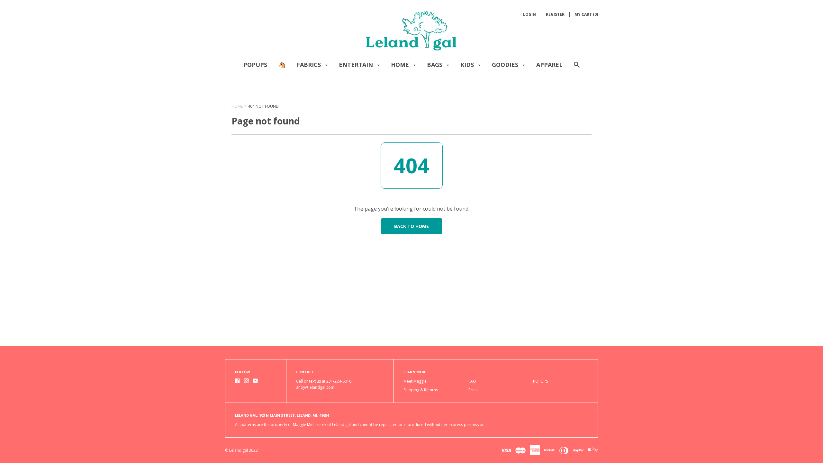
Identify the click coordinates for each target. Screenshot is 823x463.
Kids (467, 64)
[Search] (577, 67)
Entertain (357, 64)
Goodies (506, 64)
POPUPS (255, 64)
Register (555, 14)
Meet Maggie (415, 381)
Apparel (549, 64)
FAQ (472, 381)
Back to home (411, 226)
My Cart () (586, 14)
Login (529, 14)
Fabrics (309, 64)
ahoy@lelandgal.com (315, 387)
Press (473, 390)
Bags (435, 64)
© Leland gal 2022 (241, 450)
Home (401, 64)
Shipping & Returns (420, 390)
